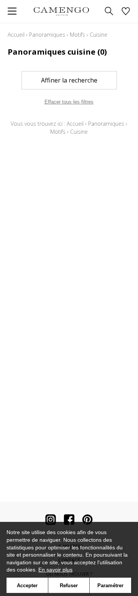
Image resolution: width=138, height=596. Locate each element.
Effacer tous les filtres (69, 102)
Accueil (16, 34)
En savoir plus (55, 570)
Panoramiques (47, 34)
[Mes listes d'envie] (125, 11)
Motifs (77, 34)
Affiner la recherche (69, 80)
